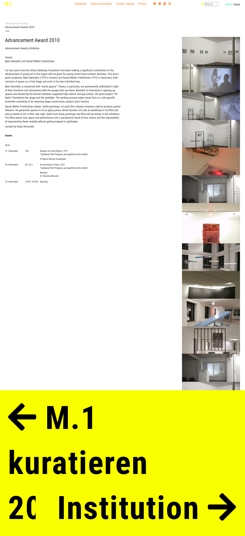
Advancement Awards (16, 23)
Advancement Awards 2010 (19, 27)
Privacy (142, 3)
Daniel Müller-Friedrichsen (40, 61)
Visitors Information (101, 3)
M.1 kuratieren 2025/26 (78, 463)
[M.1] (8, 3)
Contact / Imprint (125, 3)
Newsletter (81, 3)
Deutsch (228, 4)
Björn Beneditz (13, 61)
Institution (132, 508)
